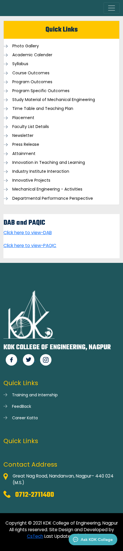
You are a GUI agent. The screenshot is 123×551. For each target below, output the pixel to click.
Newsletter (22, 135)
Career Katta (25, 418)
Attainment (23, 153)
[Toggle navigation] (112, 8)
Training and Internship (35, 395)
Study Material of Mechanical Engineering (53, 99)
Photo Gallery (25, 46)
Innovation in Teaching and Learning (48, 162)
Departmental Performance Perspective (52, 198)
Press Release (25, 144)
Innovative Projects (31, 180)
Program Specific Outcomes (41, 91)
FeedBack (21, 406)
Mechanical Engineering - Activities (47, 189)
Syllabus (20, 64)
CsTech (35, 536)
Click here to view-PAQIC (29, 245)
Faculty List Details (30, 126)
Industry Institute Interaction (40, 171)
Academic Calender (32, 55)
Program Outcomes (32, 82)
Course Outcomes (30, 73)
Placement (23, 118)
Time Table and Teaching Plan (42, 108)
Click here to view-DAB (27, 233)
